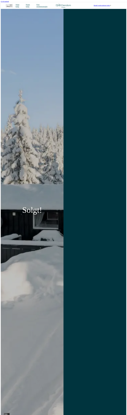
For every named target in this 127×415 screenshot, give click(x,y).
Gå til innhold (5, 1)
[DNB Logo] (63, 5)
